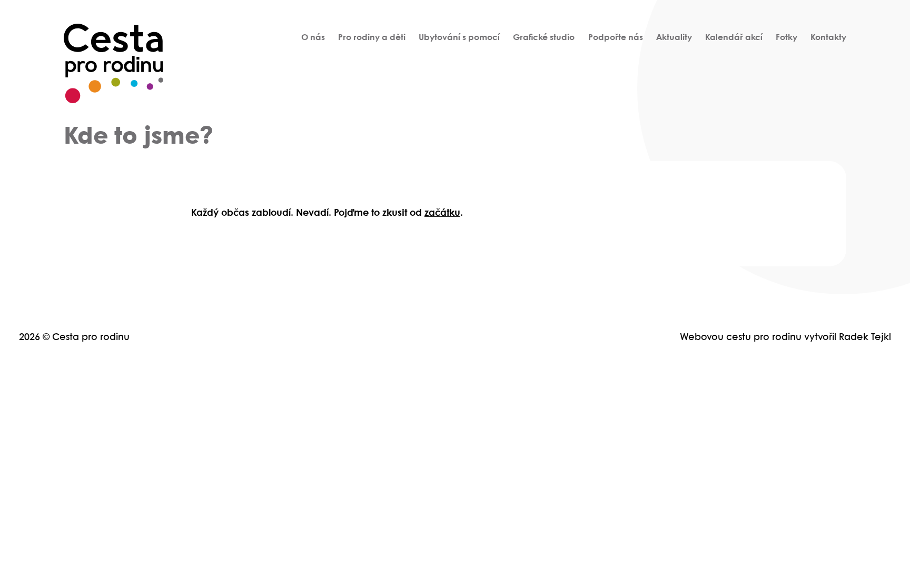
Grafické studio (544, 38)
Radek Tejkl (865, 337)
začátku (442, 213)
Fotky (786, 38)
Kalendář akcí (734, 38)
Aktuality (674, 38)
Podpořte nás (615, 38)
